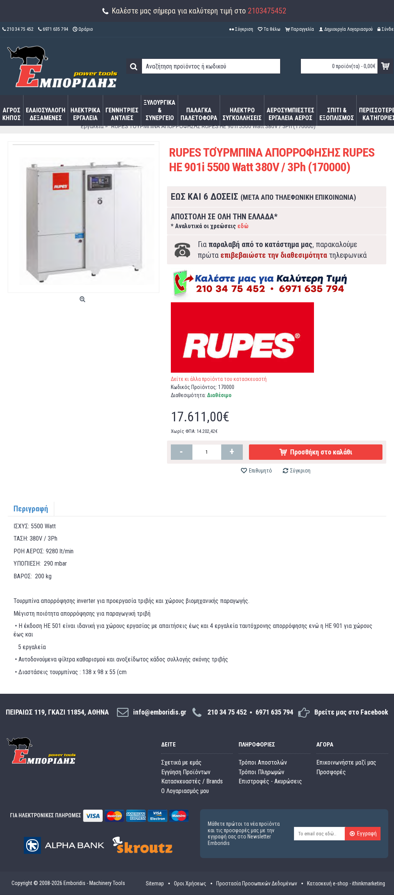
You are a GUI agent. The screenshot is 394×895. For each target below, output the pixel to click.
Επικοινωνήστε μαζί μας (346, 762)
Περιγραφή (30, 508)
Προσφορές (331, 772)
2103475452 (267, 10)
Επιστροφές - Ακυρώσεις (270, 781)
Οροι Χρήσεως (190, 883)
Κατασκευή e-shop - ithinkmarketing (346, 883)
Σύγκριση (300, 471)
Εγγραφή (367, 833)
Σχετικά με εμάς (181, 762)
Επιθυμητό (260, 471)
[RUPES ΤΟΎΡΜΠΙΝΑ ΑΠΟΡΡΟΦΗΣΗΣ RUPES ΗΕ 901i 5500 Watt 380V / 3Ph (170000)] (83, 217)
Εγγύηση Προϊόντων (185, 772)
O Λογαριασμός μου (185, 791)
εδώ (243, 226)
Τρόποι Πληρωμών (261, 772)
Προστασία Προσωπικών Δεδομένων (256, 883)
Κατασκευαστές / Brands (192, 781)
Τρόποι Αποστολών (263, 762)
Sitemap (155, 883)
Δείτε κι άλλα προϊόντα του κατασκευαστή (219, 379)
